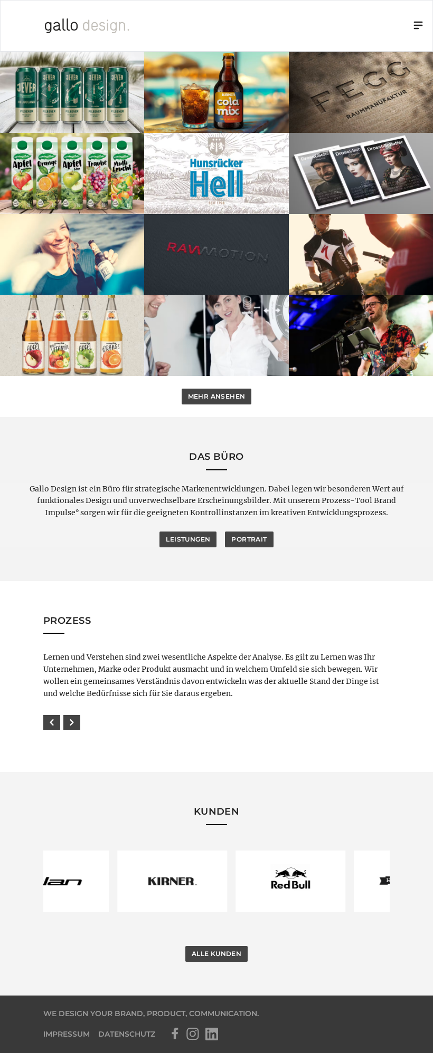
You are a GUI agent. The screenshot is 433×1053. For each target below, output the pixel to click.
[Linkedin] (211, 1034)
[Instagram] (192, 1034)
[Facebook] (174, 1034)
